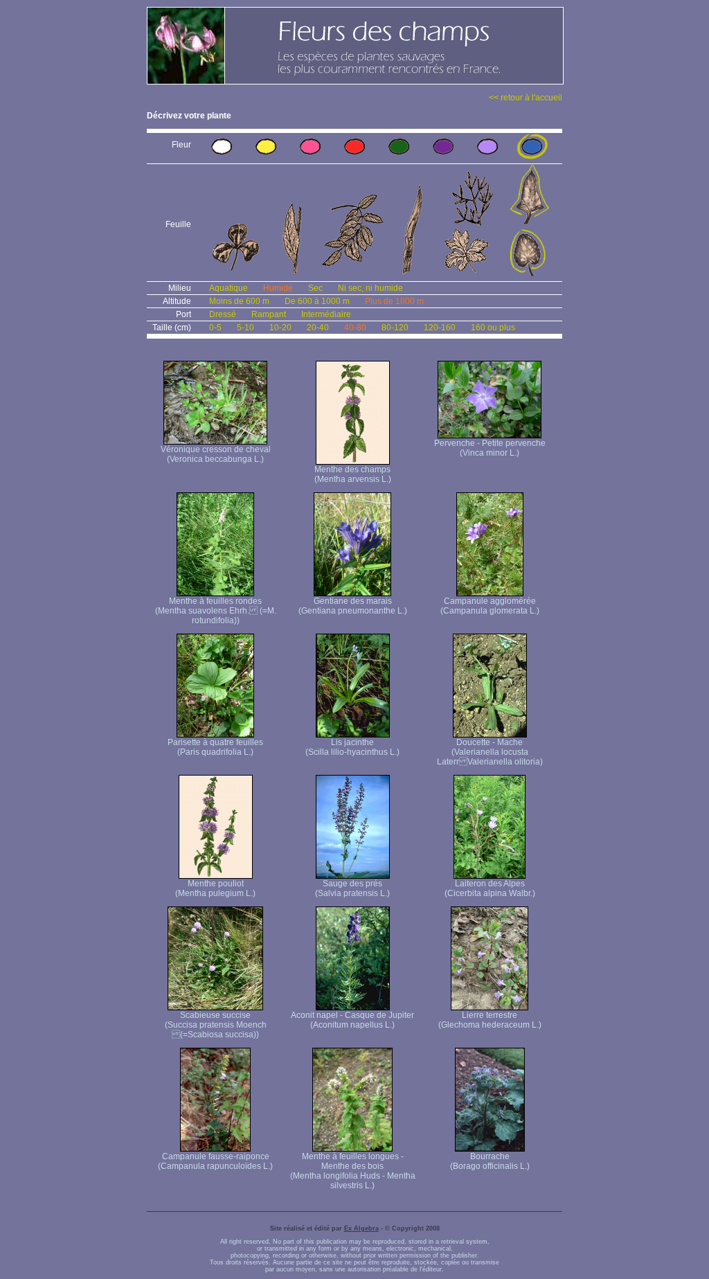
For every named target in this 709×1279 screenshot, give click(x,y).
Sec (315, 288)
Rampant (268, 314)
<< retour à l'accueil (525, 97)
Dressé (222, 314)
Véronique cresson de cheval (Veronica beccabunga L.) (216, 454)
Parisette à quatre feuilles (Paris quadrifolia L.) (215, 747)
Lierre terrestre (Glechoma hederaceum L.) (489, 1020)
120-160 (440, 327)
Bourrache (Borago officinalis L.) (490, 1161)
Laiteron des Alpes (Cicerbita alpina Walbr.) (490, 888)
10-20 (280, 327)
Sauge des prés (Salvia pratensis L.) (352, 888)
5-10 (245, 327)
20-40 (318, 327)
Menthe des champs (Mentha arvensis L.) (352, 474)
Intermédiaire (326, 314)
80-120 (395, 327)
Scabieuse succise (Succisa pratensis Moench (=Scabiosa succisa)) (216, 1024)
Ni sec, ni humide (370, 288)
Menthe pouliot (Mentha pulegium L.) (215, 888)
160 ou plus (493, 327)
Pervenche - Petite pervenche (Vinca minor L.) (490, 448)
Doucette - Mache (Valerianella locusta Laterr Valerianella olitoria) (490, 752)
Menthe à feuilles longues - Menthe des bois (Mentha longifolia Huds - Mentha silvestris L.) (352, 1171)
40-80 (355, 327)
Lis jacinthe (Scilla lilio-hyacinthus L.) (352, 747)
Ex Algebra (361, 1228)
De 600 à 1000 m (317, 301)
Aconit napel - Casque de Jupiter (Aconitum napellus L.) (352, 1020)
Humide (278, 288)
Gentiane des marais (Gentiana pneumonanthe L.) (352, 606)
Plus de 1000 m (394, 301)
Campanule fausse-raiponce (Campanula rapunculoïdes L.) (215, 1161)
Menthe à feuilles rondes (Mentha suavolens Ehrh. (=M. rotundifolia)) (215, 610)
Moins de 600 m (239, 301)
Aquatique (228, 288)
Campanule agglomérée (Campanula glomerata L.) (489, 606)
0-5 (215, 327)
